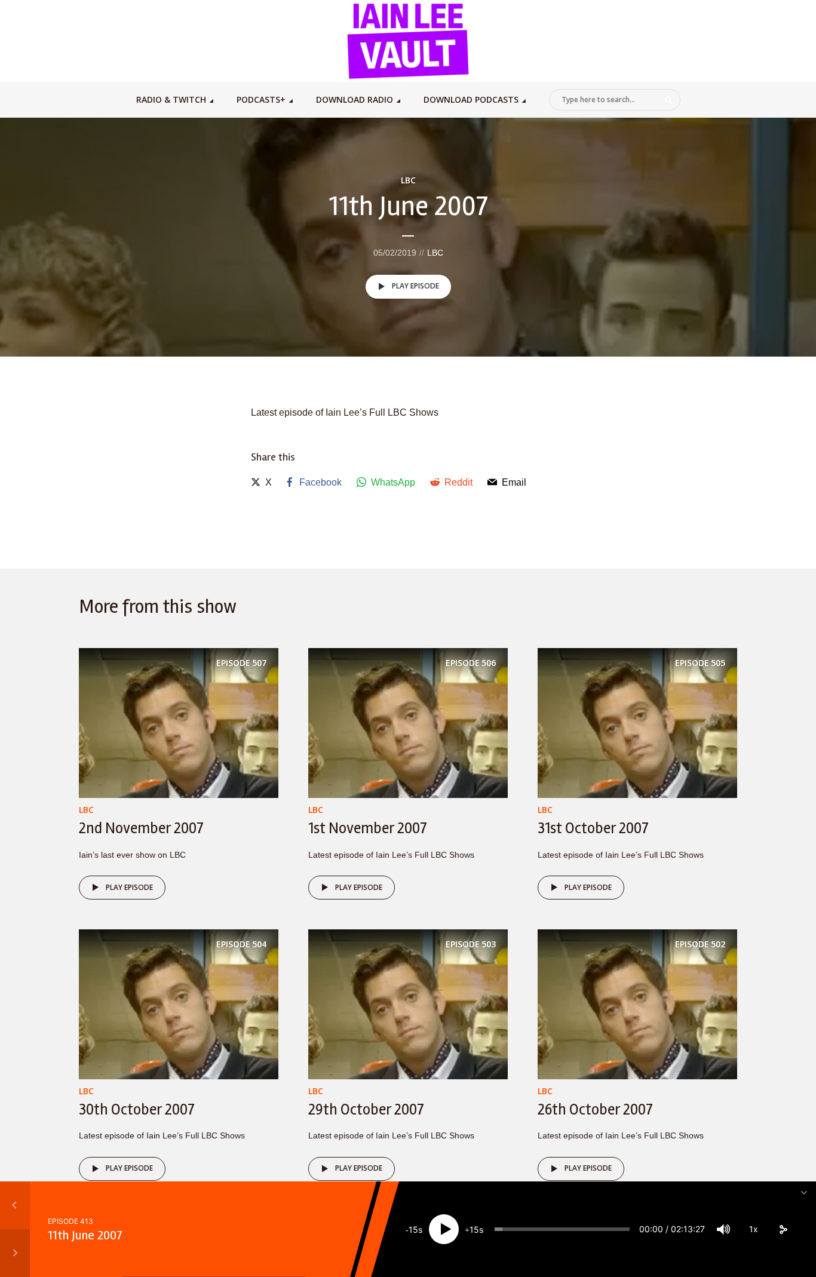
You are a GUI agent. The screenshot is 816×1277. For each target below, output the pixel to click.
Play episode (415, 286)
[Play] (444, 1229)
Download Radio (354, 99)
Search (669, 100)
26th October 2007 (595, 1109)
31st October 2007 (593, 828)
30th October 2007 (137, 1109)
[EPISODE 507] (178, 722)
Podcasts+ (261, 99)
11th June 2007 (85, 1235)
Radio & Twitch (171, 99)
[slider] (562, 1229)
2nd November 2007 (141, 828)
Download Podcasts (471, 99)
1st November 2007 (367, 828)
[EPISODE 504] (178, 1004)
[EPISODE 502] (637, 1004)
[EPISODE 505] (637, 722)
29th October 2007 (366, 1109)
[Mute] (723, 1229)
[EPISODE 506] (408, 722)
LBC (408, 180)
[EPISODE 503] (408, 1004)
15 (413, 1229)
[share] (783, 1229)
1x (753, 1229)
